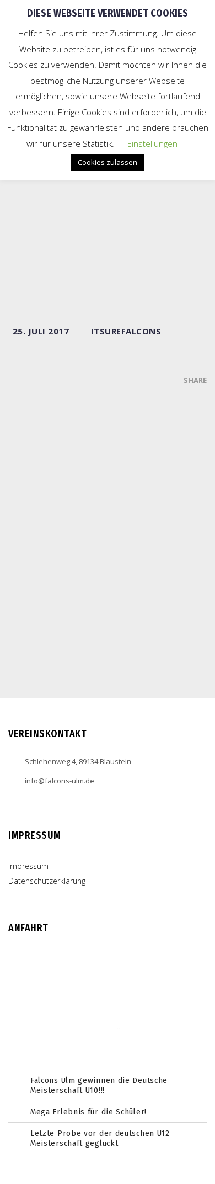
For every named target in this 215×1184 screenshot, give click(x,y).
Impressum (28, 866)
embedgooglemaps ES (107, 1028)
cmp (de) (117, 1028)
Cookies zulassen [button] (107, 162)
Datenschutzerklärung (46, 881)
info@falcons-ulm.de (59, 780)
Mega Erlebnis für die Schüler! (88, 1112)
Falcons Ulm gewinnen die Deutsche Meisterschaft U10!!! (99, 1085)
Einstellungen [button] (152, 143)
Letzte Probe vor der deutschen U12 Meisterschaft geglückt (100, 1138)
